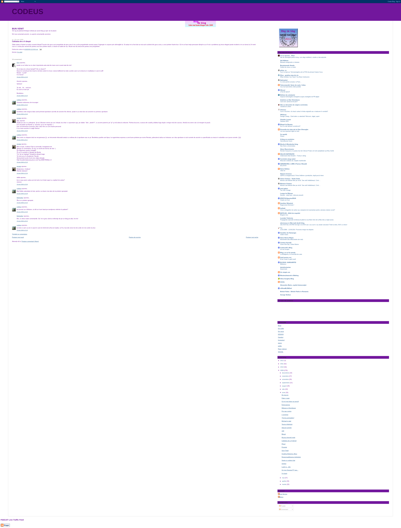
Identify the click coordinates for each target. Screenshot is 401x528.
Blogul (284, 434)
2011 (282, 364)
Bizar (279, 325)
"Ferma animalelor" (288, 418)
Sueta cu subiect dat (288, 460)
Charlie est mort (285, 200)
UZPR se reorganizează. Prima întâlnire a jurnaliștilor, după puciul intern (302, 175)
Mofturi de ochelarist (287, 95)
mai (283, 478)
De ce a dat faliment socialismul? (290, 126)
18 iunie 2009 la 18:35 (22, 130)
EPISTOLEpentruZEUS (288, 198)
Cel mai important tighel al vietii (289, 131)
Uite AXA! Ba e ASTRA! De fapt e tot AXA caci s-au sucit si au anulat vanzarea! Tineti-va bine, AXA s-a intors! (313, 224)
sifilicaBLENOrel (286, 288)
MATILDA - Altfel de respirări (290, 213)
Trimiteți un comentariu (19, 234)
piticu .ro (283, 70)
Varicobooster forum (286, 141)
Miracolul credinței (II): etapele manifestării (293, 160)
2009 (282, 370)
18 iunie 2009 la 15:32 (22, 105)
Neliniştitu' (20, 198)
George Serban (285, 295)
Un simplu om (285, 272)
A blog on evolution (287, 139)
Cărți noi (282, 170)
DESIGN (281, 334)
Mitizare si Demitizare (289, 408)
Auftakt (282, 208)
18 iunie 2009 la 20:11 (22, 140)
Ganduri (280, 337)
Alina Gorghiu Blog (287, 279)
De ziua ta (285, 395)
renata (19, 118)
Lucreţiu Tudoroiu (286, 218)
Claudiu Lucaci (285, 119)
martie (284, 484)
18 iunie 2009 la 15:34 (22, 114)
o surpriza (285, 414)
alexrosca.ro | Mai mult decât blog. (292, 223)
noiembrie (285, 376)
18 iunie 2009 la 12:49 (22, 77)
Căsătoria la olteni (285, 106)
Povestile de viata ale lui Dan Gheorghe (294, 129)
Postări (283, 506)
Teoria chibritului (287, 424)
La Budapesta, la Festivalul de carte (291, 254)
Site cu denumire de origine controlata (294, 105)
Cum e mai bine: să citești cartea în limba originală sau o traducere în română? (304, 111)
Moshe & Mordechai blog (289, 144)
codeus (19, 100)
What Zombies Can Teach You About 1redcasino (294, 77)
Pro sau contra (286, 411)
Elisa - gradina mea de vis (289, 75)
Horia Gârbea (284, 169)
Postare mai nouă (18, 237)
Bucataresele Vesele (287, 65)
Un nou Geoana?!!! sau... (290, 470)
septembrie (286, 382)
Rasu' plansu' (282, 349)
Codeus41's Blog (286, 247)
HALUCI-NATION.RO (287, 154)
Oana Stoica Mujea (287, 238)
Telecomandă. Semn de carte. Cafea (293, 85)
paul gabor (284, 188)
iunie (284, 392)
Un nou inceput (284, 249)
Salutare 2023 (284, 121)
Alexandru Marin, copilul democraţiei (293, 285)
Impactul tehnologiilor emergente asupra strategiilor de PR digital (299, 96)
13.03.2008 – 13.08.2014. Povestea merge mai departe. (297, 229)
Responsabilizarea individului (291, 457)
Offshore (283, 114)
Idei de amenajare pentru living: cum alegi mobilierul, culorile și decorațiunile (303, 57)
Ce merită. (283, 134)
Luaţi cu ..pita (286, 467)
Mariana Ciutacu (286, 183)
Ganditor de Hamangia (288, 233)
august (284, 386)
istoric (280, 343)
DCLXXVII (283, 165)
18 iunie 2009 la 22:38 (22, 193)
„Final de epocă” (285, 92)
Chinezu (283, 110)
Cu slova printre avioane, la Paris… (291, 82)
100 (283, 431)
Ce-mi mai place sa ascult (290, 401)
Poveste (284, 447)
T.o (281, 228)
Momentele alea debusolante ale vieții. (291, 239)
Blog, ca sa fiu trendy (287, 252)
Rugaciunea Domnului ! (287, 205)
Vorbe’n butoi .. (284, 234)
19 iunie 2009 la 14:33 (22, 212)
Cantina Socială (285, 242)
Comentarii (284, 509)
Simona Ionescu (286, 174)
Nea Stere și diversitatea (287, 146)
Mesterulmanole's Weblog (289, 275)
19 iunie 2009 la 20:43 (22, 221)
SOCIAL (280, 352)
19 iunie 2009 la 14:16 (22, 202)
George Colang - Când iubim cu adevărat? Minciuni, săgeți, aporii (299, 116)
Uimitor (284, 463)
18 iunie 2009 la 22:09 (22, 184)
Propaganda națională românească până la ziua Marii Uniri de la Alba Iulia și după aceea (306, 220)
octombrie (285, 379)
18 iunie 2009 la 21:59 (22, 173)
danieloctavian (285, 267)
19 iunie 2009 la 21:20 (22, 230)
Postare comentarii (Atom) (30, 241)
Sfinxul (282, 90)
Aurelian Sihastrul (286, 203)
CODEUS (27, 11)
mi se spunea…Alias (287, 55)
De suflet (19, 52)
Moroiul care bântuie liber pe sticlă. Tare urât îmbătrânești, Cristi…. (300, 180)
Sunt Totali (285, 450)
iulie (283, 389)
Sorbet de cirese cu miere (288, 67)
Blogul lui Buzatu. (286, 124)
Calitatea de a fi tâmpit (21, 41)
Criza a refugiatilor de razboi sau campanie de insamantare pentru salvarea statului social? (307, 210)
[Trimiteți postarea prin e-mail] (40, 49)
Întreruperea (286, 405)
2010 (282, 367)
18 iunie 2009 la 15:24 (22, 95)
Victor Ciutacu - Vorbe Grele (290, 179)
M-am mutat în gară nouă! (288, 259)
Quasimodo (283, 269)
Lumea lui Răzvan (286, 193)
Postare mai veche (252, 237)
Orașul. (282, 136)
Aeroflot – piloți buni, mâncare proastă (291, 195)
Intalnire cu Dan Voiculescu (290, 100)
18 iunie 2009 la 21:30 (22, 162)
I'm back (284, 473)
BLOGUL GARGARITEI (288, 262)
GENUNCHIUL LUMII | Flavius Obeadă (293, 164)
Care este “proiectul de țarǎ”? (289, 101)
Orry (18, 62)
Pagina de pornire (135, 237)
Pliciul (283, 444)
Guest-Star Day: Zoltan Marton (289, 244)
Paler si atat (285, 398)
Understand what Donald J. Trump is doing (293, 156)
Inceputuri (281, 340)
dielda (282, 282)
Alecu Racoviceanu (287, 149)
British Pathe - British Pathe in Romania (294, 291)
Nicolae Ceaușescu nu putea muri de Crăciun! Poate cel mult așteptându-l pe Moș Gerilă (307, 151)
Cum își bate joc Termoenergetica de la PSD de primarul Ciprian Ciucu (301, 72)
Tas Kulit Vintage (285, 190)
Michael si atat (286, 421)
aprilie (284, 481)
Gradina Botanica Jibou (289, 454)
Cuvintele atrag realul (287, 159)
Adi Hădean (284, 60)
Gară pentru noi (285, 257)
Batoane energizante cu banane (289, 62)
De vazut (281, 331)
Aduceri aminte (287, 428)
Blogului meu (284, 215)
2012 (282, 360)
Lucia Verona (283, 494)
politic (280, 346)
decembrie (285, 373)
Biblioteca (283, 264)
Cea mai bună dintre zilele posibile (290, 87)
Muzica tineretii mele (288, 437)
